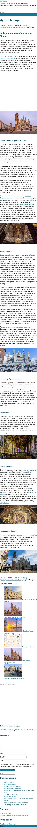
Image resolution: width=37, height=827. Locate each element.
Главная (2, 25)
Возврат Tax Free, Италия (12, 786)
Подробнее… (4, 503)
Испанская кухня (9, 782)
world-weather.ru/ (5, 813)
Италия (9, 25)
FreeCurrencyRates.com (8, 824)
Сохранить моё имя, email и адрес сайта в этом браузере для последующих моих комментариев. (17, 765)
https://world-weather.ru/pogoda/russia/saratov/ (15, 815)
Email (2, 757)
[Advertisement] (18, 91)
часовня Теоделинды (30, 470)
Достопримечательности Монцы (11, 27)
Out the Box (9, 826)
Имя (2, 753)
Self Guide (3, 1)
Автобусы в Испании (11, 794)
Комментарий (5, 735)
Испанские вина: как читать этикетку (16, 803)
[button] (18, 14)
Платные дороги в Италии (12, 788)
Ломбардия (18, 25)
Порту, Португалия (10, 784)
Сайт (1, 761)
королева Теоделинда (7, 58)
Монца (25, 25)
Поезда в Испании (10, 796)
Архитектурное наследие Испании (15, 805)
